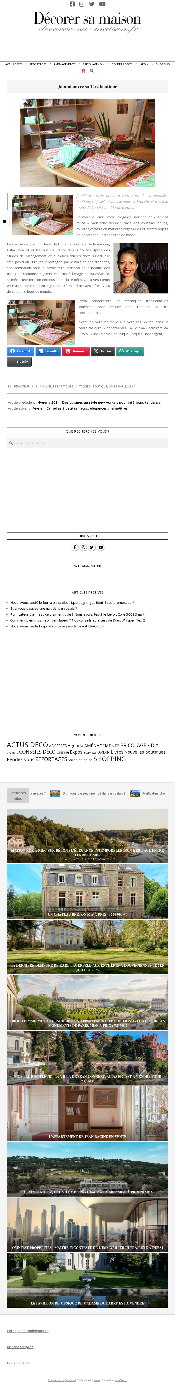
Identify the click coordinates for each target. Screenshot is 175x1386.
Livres (117, 752)
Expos (76, 752)
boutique (100, 386)
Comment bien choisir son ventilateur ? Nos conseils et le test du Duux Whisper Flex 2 (77, 620)
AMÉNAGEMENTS (101, 745)
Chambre (12, 752)
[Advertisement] (87, 49)
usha (131, 386)
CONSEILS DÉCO (37, 751)
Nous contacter (19, 1363)
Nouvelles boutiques (56, 386)
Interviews (89, 752)
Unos (97, 1380)
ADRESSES (58, 745)
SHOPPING (109, 758)
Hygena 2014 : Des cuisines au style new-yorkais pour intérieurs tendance (99, 402)
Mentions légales (20, 1347)
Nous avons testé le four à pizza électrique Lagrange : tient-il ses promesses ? (72, 602)
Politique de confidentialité (28, 1330)
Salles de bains (80, 759)
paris (122, 386)
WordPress (121, 1380)
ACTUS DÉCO (27, 744)
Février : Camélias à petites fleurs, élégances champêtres (80, 408)
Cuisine (63, 752)
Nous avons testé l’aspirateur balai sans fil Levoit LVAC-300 (57, 626)
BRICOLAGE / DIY (139, 745)
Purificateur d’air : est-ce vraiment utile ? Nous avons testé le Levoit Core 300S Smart (77, 614)
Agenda (75, 746)
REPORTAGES (51, 759)
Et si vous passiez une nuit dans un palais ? (43, 608)
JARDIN (103, 752)
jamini (112, 386)
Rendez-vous (20, 759)
